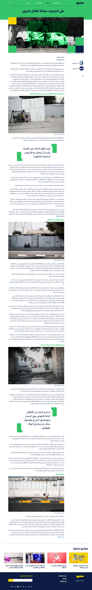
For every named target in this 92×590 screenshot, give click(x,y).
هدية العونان (75, 68)
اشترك (11, 580)
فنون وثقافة (39, 3)
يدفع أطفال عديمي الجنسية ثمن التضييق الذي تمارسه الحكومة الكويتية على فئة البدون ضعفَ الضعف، (39, 288)
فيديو (28, 3)
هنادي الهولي (75, 63)
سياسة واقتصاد (56, 3)
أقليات (58, 57)
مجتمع (47, 3)
